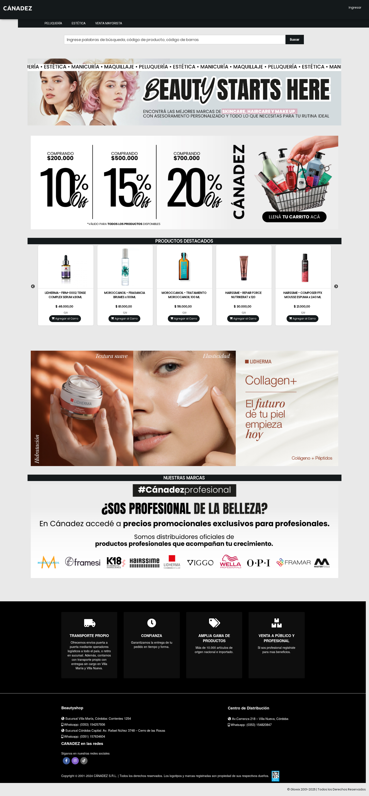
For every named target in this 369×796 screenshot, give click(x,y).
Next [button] (336, 286)
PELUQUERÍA (53, 23)
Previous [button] (33, 286)
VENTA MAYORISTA (108, 23)
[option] (184, 90)
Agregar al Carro (66, 318)
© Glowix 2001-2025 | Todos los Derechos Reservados (326, 789)
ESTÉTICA (79, 23)
